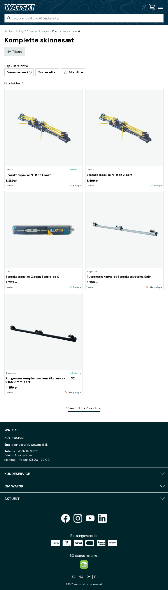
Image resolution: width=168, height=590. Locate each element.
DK (89, 577)
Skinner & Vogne (38, 31)
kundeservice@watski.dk (31, 445)
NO (81, 577)
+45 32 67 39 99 (27, 451)
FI (95, 577)
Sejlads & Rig (14, 31)
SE (73, 577)
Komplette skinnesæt (66, 31)
